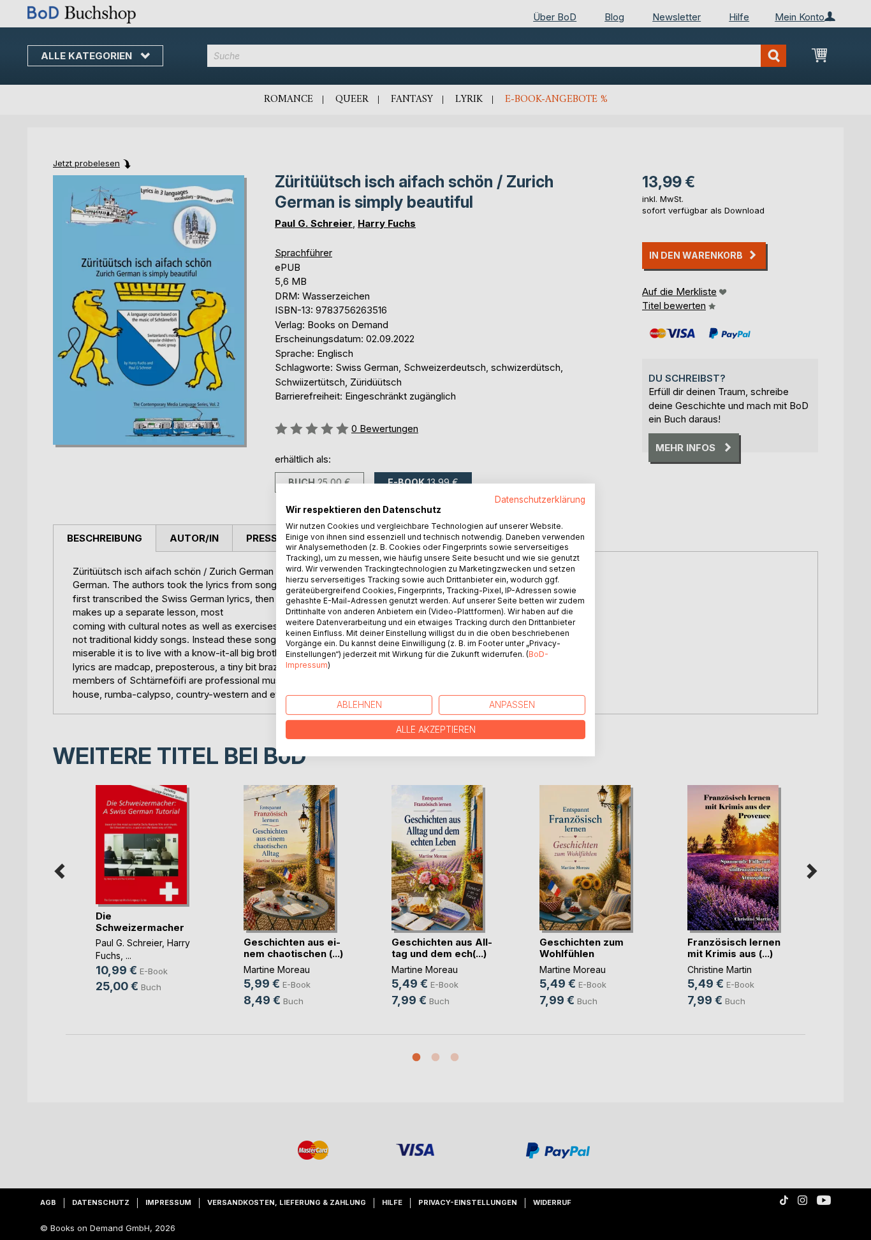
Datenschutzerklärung (540, 499)
